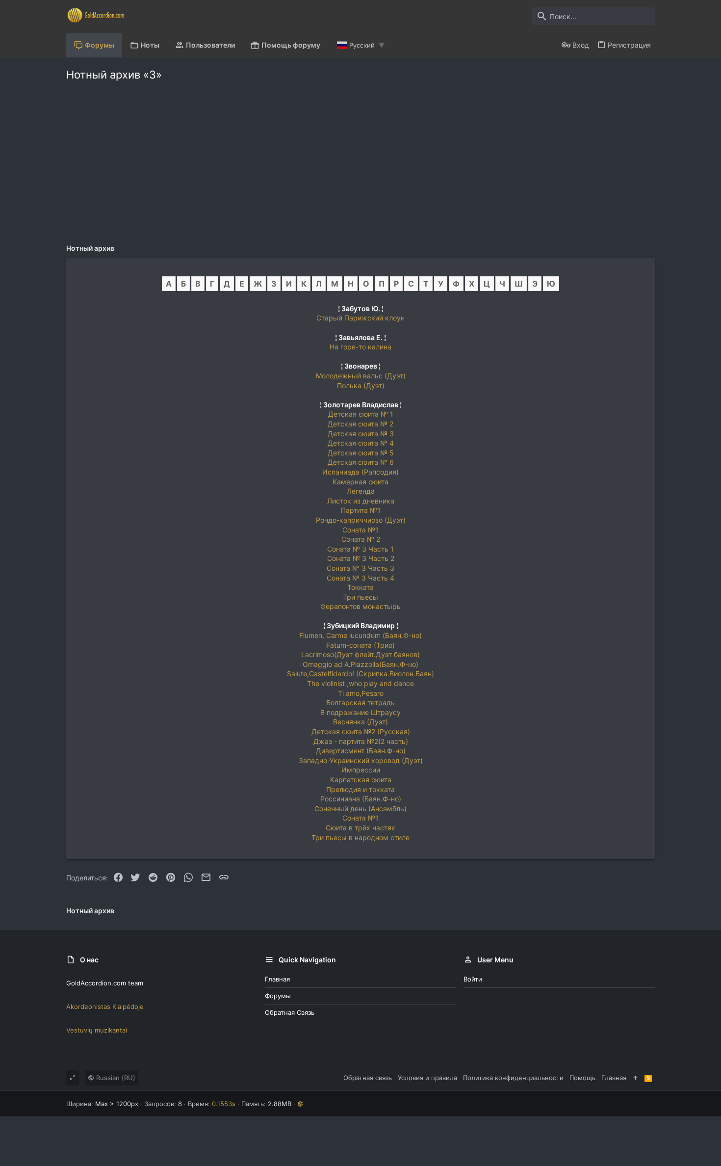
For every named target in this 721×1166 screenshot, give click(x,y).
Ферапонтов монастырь (360, 606)
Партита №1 (361, 510)
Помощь (582, 1078)
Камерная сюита (360, 481)
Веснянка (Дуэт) (360, 721)
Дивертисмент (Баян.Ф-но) (361, 750)
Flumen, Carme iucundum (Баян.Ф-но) (360, 635)
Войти (473, 979)
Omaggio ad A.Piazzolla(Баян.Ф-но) (360, 664)
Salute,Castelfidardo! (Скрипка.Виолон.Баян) (360, 673)
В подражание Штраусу (360, 712)
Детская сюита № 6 (361, 462)
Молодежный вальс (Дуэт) (361, 375)
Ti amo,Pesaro (361, 693)
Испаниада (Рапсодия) (360, 472)
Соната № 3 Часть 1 (360, 549)
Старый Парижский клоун (360, 318)
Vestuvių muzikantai (96, 1030)
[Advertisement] (360, 160)
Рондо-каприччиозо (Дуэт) (361, 520)
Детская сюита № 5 (361, 453)
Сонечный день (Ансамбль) (360, 808)
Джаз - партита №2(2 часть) (360, 741)
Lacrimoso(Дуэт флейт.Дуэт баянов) (360, 654)
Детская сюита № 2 (360, 424)
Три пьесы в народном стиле (360, 837)
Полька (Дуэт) (361, 385)
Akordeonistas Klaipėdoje (105, 1006)
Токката (360, 587)
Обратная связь (289, 1012)
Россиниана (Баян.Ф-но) (360, 799)
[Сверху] (635, 1077)
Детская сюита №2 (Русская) (360, 731)
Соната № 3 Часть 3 (360, 568)
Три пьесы (360, 597)
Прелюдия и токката (360, 789)
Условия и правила (427, 1078)
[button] (300, 1104)
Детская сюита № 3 (361, 433)
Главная (277, 979)
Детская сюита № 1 (360, 414)
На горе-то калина (360, 347)
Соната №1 (360, 530)
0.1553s (223, 1104)
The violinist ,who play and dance (360, 683)
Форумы (278, 996)
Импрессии (360, 770)
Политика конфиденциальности (513, 1078)
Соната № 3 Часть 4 (360, 578)
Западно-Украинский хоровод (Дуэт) (361, 760)
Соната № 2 (360, 539)
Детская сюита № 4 (361, 443)
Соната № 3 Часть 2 (360, 558)
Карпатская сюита (360, 779)
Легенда (361, 491)
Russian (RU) (114, 1078)
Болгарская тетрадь (360, 702)
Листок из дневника (360, 501)
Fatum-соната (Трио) (360, 645)
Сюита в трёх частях (360, 827)
